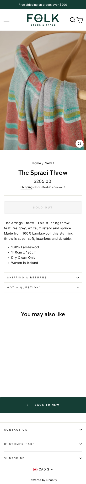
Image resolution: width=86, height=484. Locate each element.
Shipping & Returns (27, 277)
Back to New (46, 404)
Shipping (27, 187)
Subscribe (14, 458)
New (48, 163)
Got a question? (24, 287)
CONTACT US (16, 429)
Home (36, 163)
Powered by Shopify (43, 480)
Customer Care (19, 444)
